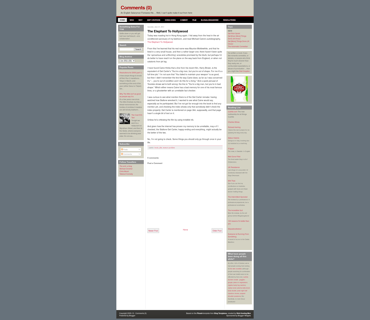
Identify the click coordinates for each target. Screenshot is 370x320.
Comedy (184, 20)
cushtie (245, 277)
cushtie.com (232, 111)
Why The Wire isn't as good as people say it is (130, 95)
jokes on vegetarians (240, 282)
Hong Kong (170, 20)
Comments (127, 154)
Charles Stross (233, 122)
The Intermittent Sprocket (237, 197)
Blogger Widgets (244, 315)
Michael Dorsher (126, 168)
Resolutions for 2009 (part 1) (131, 72)
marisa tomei (232, 288)
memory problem (169, 147)
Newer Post (153, 230)
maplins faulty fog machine (237, 285)
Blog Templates (220, 313)
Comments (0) (136, 7)
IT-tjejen (231, 148)
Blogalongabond (210, 20)
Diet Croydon (153, 20)
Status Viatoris (233, 138)
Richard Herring (234, 127)
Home (122, 20)
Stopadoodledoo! (235, 228)
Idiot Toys (231, 180)
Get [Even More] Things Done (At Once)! (237, 37)
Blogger (132, 315)
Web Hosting (241, 313)
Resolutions (229, 20)
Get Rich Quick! (234, 33)
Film (194, 20)
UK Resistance (234, 167)
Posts (125, 149)
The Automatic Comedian (238, 46)
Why (140, 20)
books (157, 147)
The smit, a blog (126, 166)
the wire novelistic (236, 269)
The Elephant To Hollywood (167, 31)
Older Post (217, 230)
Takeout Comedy (126, 174)
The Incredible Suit (235, 210)
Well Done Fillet (234, 156)
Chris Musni (124, 171)
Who (132, 20)
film (160, 147)
